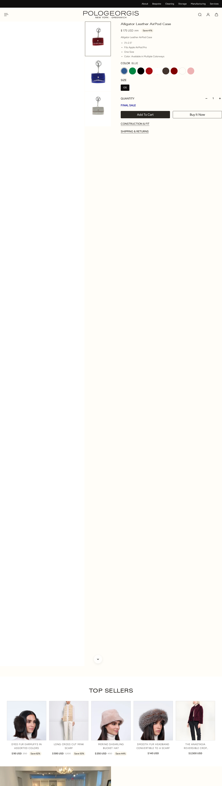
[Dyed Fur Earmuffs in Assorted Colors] (26, 720)
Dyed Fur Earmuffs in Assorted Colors (26, 746)
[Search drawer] (200, 14)
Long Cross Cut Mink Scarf (69, 746)
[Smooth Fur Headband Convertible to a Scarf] (153, 720)
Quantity (127, 98)
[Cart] (216, 14)
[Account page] (208, 14)
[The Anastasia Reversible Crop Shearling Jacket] (195, 720)
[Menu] (5, 14)
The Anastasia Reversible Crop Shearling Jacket (195, 746)
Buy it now (197, 115)
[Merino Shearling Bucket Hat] (110, 720)
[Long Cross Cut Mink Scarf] (68, 720)
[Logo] (111, 14)
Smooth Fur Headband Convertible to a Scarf (153, 746)
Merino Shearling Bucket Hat (111, 746)
